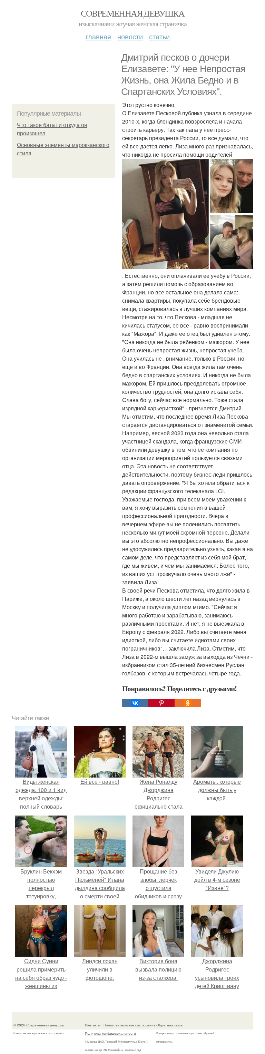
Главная (98, 36)
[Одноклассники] (188, 703)
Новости (130, 36)
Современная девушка (133, 13)
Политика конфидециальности (110, 1033)
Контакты (92, 1025)
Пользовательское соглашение (130, 1025)
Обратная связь (169, 1025)
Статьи (159, 36)
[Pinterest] (161, 703)
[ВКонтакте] (135, 703)
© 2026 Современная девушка (38, 1025)
